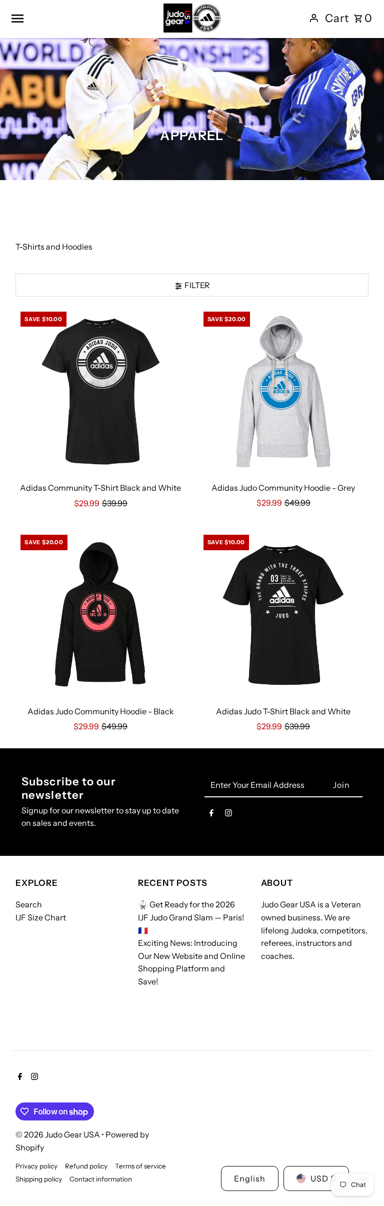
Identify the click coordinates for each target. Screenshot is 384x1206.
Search (29, 904)
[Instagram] (228, 814)
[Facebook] (212, 814)
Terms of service (140, 1166)
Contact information (101, 1179)
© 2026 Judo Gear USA (59, 1134)
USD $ (323, 1178)
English (250, 1178)
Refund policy (86, 1166)
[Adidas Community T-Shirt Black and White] (101, 392)
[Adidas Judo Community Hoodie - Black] (101, 615)
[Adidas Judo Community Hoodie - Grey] (283, 392)
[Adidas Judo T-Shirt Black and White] (283, 615)
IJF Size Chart (41, 917)
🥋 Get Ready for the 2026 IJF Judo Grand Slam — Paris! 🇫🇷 (191, 917)
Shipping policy (39, 1179)
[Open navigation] (83, 18)
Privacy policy (37, 1166)
